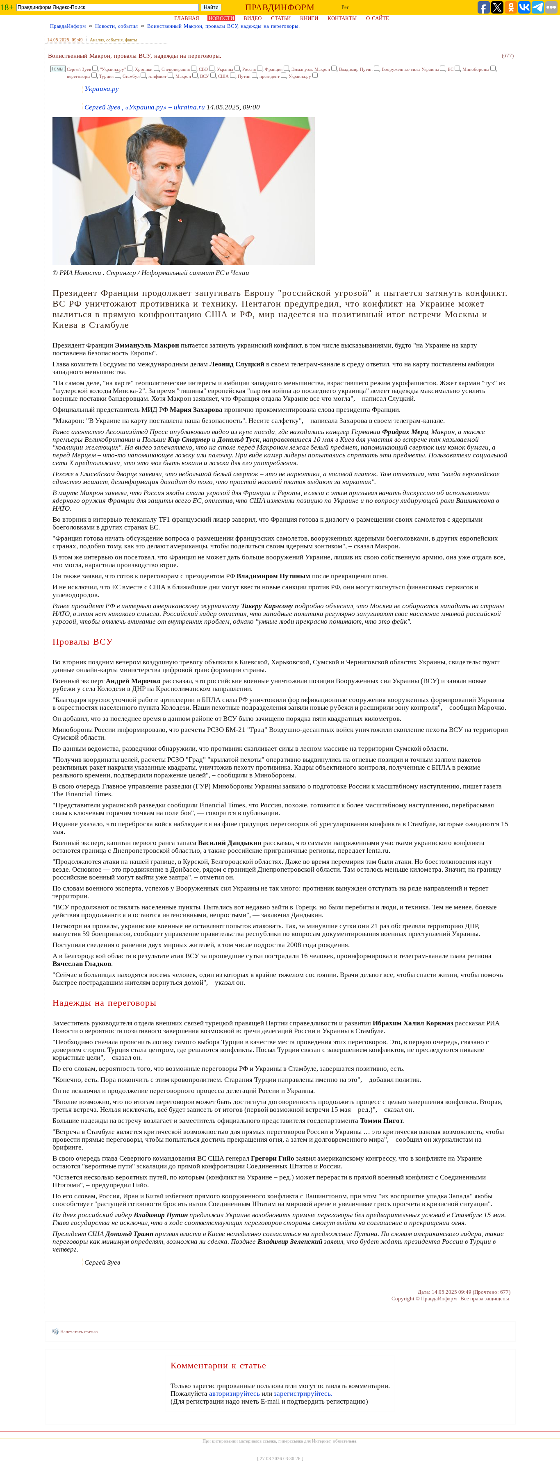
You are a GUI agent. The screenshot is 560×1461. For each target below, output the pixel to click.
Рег (345, 7)
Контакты (342, 18)
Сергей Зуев (79, 69)
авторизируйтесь (234, 1393)
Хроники (144, 69)
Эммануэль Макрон (310, 69)
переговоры (78, 76)
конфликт (157, 76)
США (223, 76)
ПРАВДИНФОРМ (280, 7)
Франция (273, 69)
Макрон (183, 76)
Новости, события (116, 26)
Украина (225, 69)
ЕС (450, 69)
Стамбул (131, 76)
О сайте (377, 18)
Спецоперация (176, 69)
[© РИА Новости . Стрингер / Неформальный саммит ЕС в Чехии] (183, 263)
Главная (186, 18)
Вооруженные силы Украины (410, 69)
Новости (221, 18)
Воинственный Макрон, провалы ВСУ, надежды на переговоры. (223, 26)
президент (270, 76)
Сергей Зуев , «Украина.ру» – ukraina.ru (144, 107)
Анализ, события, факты (113, 39)
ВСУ (204, 76)
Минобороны (475, 69)
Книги (309, 18)
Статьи (281, 18)
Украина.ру (300, 76)
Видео (253, 18)
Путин (244, 76)
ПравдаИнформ (68, 26)
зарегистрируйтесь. (303, 1393)
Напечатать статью (79, 1331)
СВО (203, 69)
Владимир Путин (356, 69)
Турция (106, 76)
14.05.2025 (58, 39)
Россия (249, 69)
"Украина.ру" (113, 69)
